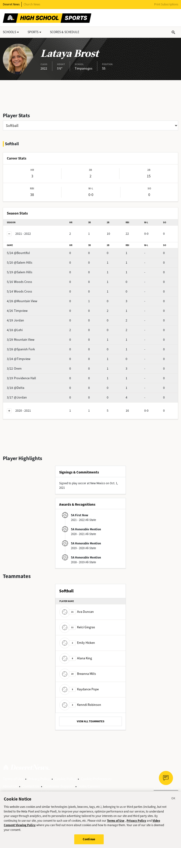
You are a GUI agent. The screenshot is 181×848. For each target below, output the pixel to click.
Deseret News (11, 4)
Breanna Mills (83, 674)
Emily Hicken (83, 643)
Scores (64, 32)
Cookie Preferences (96, 778)
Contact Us (30, 786)
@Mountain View (22, 301)
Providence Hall (21, 378)
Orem (14, 368)
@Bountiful (18, 253)
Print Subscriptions (166, 4)
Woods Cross (19, 282)
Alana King (82, 658)
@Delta (15, 388)
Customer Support (59, 786)
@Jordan (17, 397)
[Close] (173, 799)
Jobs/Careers (89, 786)
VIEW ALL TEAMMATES (90, 721)
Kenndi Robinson (86, 705)
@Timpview (18, 359)
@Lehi (15, 330)
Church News (32, 4)
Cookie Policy (65, 778)
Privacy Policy (39, 778)
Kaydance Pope (85, 689)
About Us (10, 786)
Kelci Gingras (83, 627)
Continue (89, 839)
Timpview (17, 311)
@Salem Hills (19, 262)
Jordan (15, 320)
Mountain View (20, 339)
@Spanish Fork (21, 349)
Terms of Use (13, 778)
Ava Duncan (82, 612)
